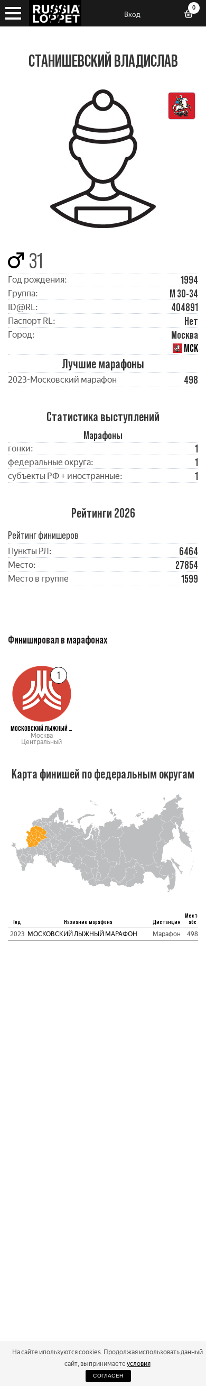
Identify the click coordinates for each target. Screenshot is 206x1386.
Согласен (108, 1376)
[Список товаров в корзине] (192, 14)
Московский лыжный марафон (82, 934)
